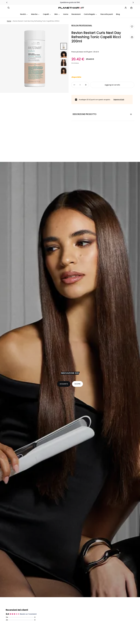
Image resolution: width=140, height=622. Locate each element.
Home (9, 21)
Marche (34, 14)
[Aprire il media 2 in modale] (34, 58)
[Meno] (74, 85)
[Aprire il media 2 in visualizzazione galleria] (63, 54)
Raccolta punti (107, 14)
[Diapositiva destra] (133, 2)
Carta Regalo (89, 14)
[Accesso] (126, 8)
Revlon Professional (81, 25)
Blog (118, 14)
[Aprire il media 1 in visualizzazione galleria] (63, 46)
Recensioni (76, 14)
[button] (8, 8)
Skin (56, 14)
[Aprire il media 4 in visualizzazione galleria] (63, 71)
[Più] (86, 85)
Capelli (46, 14)
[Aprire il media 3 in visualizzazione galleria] (63, 62)
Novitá (23, 14)
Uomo (65, 14)
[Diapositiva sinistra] (7, 2)
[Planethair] (71, 8)
